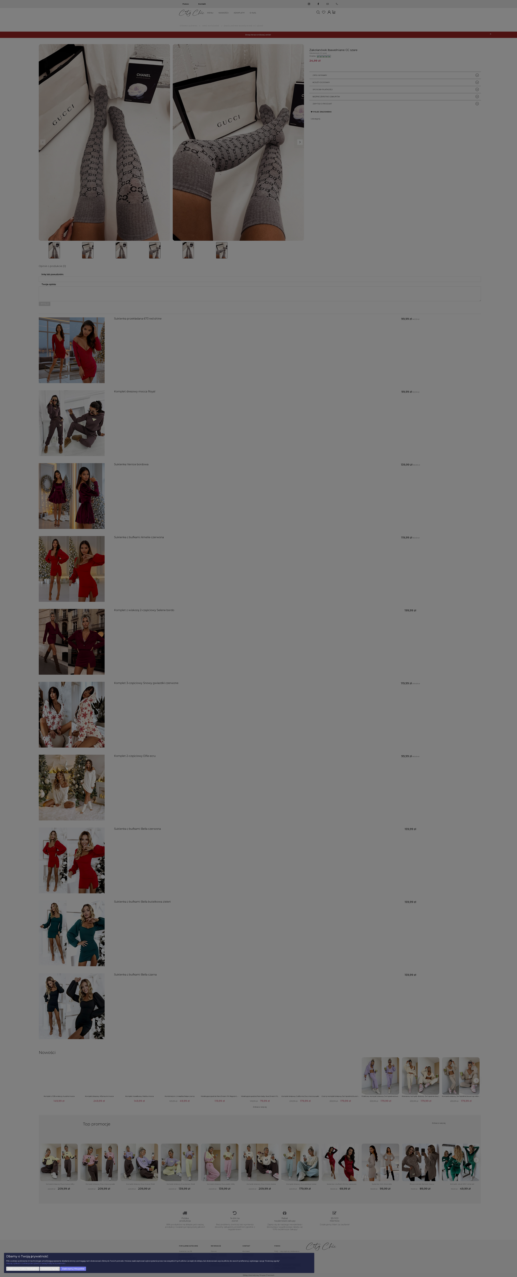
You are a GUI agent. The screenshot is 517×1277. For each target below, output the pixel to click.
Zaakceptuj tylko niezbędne (23, 1269)
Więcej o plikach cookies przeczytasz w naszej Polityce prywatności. (36, 1263)
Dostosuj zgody (49, 1269)
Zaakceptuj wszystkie (73, 1269)
